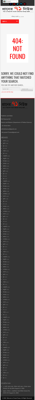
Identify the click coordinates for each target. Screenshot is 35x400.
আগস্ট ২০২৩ (6, 214)
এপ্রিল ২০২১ (6, 282)
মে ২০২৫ (5, 176)
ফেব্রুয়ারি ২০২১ (6, 287)
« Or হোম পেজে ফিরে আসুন (7, 92)
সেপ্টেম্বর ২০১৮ (6, 360)
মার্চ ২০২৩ (5, 224)
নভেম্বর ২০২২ (6, 234)
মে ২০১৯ (5, 340)
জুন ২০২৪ (5, 201)
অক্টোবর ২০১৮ (6, 357)
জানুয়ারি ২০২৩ (6, 229)
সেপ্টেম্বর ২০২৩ (6, 211)
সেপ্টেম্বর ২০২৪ (6, 193)
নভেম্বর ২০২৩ (6, 206)
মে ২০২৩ (5, 221)
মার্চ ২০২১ (5, 284)
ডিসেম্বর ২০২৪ (6, 186)
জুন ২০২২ (5, 246)
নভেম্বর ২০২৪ (6, 188)
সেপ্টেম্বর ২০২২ (6, 239)
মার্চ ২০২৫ (5, 178)
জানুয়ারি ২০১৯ (6, 350)
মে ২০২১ (5, 279)
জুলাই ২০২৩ (5, 216)
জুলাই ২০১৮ (5, 365)
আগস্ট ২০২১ (5, 272)
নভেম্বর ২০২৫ (6, 163)
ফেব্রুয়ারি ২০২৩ (6, 226)
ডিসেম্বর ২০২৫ (6, 161)
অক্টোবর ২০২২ (6, 236)
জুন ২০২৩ (5, 219)
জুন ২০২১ (5, 277)
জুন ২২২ (4, 377)
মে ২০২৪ (5, 204)
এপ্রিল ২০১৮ (6, 372)
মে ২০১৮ (5, 370)
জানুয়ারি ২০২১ (6, 289)
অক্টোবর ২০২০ (6, 297)
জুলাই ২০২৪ (5, 198)
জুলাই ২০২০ (5, 304)
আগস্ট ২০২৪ (6, 196)
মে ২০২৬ (5, 148)
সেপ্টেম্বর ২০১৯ (6, 329)
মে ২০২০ (5, 309)
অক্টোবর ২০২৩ (6, 208)
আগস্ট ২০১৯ (5, 332)
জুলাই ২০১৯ (5, 335)
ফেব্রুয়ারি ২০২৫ (6, 181)
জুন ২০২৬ (5, 146)
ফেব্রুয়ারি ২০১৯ (6, 347)
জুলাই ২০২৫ (5, 171)
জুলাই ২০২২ (5, 244)
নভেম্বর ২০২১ (6, 264)
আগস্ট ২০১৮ (5, 362)
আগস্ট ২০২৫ (6, 168)
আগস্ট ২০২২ (6, 241)
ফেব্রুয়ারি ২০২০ (6, 317)
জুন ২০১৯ (5, 337)
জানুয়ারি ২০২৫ (6, 183)
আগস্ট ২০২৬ (6, 141)
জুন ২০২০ (5, 307)
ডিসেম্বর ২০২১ (6, 261)
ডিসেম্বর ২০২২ (6, 231)
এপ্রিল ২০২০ (6, 312)
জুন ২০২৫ (5, 173)
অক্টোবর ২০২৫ (6, 166)
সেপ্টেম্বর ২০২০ (6, 299)
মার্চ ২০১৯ (5, 345)
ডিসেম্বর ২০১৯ (6, 322)
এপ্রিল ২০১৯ (6, 342)
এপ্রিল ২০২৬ (6, 151)
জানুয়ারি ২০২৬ (6, 158)
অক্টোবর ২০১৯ (6, 327)
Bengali (8, 1)
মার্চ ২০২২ (5, 254)
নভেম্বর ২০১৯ (6, 324)
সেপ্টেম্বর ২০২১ (6, 269)
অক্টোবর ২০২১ (6, 266)
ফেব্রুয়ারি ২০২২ (6, 256)
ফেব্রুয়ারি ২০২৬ (6, 156)
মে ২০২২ (5, 249)
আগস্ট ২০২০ (6, 302)
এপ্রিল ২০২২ (6, 251)
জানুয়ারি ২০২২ (6, 259)
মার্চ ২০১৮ (5, 375)
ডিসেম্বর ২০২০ (6, 292)
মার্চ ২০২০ (5, 314)
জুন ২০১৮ (5, 367)
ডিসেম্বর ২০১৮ (6, 352)
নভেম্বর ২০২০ (6, 294)
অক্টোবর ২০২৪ (6, 191)
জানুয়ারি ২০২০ (6, 319)
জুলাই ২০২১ (5, 274)
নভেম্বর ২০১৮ (6, 355)
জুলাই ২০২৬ (5, 143)
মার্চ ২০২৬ (5, 153)
